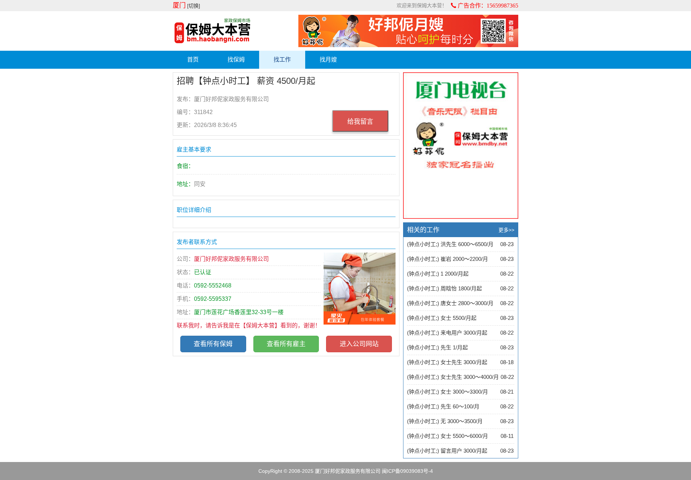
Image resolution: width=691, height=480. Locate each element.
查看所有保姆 (213, 344)
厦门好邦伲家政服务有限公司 (347, 471)
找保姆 (236, 59)
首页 (193, 59)
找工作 (282, 59)
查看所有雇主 (286, 344)
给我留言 (360, 121)
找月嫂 (328, 59)
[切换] (193, 6)
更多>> (506, 230)
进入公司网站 (359, 344)
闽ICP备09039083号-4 (407, 471)
